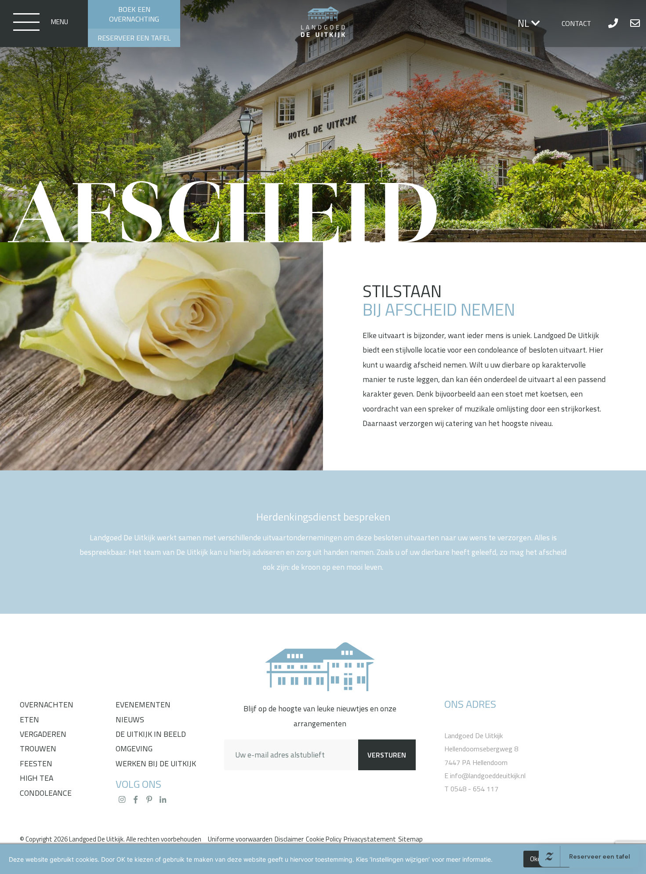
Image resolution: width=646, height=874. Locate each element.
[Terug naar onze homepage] (323, 23)
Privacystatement (370, 839)
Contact (576, 23)
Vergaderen (43, 734)
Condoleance (46, 793)
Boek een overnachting (134, 14)
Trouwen (38, 748)
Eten (29, 719)
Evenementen (143, 704)
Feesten (36, 763)
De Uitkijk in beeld (151, 734)
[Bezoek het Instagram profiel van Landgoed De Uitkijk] (122, 799)
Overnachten (46, 704)
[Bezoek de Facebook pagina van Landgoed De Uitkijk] (135, 799)
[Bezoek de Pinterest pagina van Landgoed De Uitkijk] (149, 799)
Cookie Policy (323, 839)
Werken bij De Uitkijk (156, 763)
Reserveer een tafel (134, 38)
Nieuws (130, 719)
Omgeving (134, 748)
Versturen (386, 755)
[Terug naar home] (319, 667)
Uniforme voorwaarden (240, 839)
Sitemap (410, 839)
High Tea (36, 778)
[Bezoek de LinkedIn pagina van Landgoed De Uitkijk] (163, 799)
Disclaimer (289, 839)
